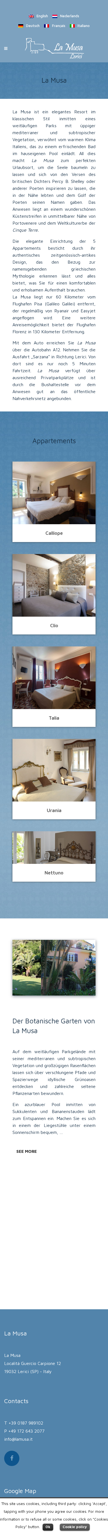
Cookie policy (75, 1526)
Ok (47, 1526)
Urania (54, 810)
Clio (54, 625)
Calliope (54, 533)
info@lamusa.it (18, 1439)
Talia (54, 718)
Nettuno (54, 873)
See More (26, 1151)
